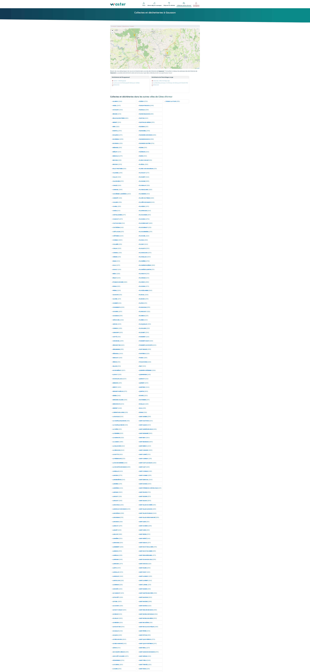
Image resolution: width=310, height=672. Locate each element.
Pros (144, 5)
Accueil (114, 26)
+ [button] (112, 31)
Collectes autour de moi (184, 5)
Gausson (132, 26)
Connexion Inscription (196, 6)
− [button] (112, 33)
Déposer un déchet (169, 5)
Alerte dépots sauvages (154, 5)
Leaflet (198, 68)
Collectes (119, 26)
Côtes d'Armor (125, 26)
